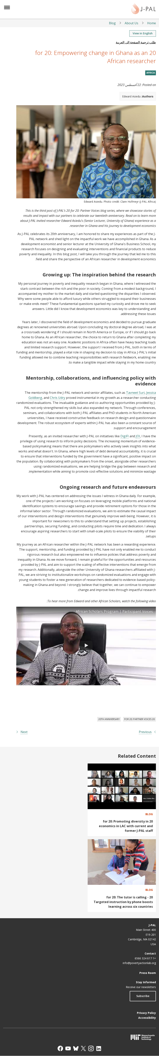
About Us (131, 23)
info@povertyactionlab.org (139, 963)
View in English (143, 33)
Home (151, 23)
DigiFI (124, 436)
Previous (145, 732)
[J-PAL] (143, 9)
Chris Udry (57, 398)
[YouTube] (68, 1048)
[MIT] (79, 1037)
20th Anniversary (109, 719)
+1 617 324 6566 (145, 958)
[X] (83, 1048)
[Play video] (86, 646)
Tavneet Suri (135, 392)
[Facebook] (60, 1048)
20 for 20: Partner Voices (139, 719)
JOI (138, 436)
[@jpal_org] (91, 1048)
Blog (112, 23)
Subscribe (142, 996)
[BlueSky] (76, 1048)
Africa (150, 72)
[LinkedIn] (98, 1048)
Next (24, 732)
